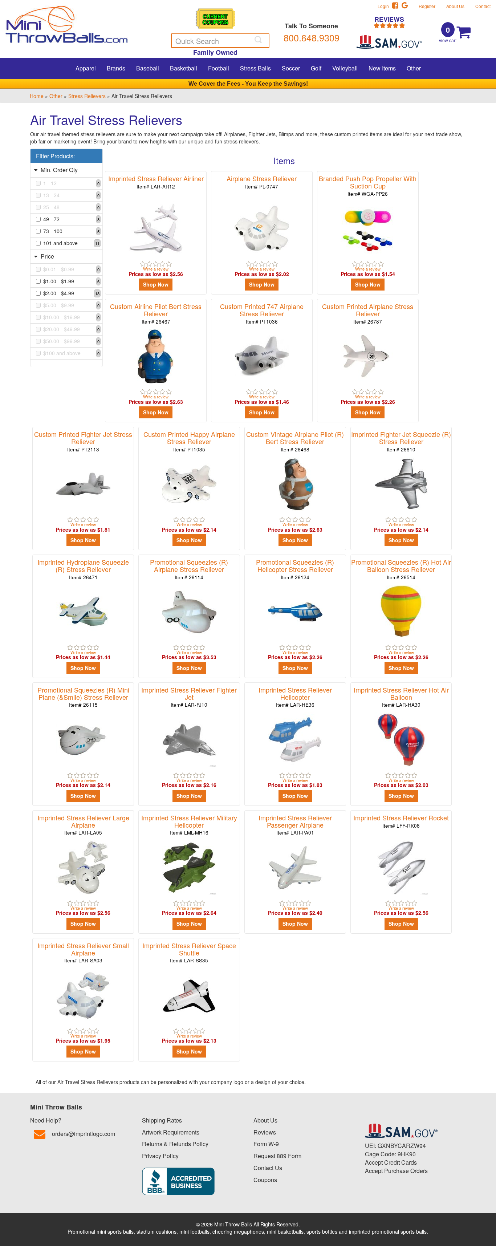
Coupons (265, 1180)
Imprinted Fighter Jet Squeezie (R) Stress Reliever (401, 441)
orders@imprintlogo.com (83, 1133)
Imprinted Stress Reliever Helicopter (295, 697)
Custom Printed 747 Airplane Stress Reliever (262, 313)
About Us (455, 6)
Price (46, 256)
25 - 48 (71, 207)
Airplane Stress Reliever (262, 182)
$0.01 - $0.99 (71, 269)
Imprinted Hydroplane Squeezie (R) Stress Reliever (83, 569)
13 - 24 (71, 195)
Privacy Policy (160, 1156)
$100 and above (71, 353)
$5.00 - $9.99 (71, 305)
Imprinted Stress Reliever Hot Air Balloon (401, 697)
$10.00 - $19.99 (71, 317)
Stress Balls (255, 68)
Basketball (183, 68)
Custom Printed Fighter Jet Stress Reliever (83, 441)
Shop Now (155, 284)
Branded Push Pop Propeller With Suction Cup (367, 185)
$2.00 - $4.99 (71, 293)
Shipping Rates (162, 1120)
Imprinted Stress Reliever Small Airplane (83, 952)
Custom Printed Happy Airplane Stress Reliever (189, 441)
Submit (259, 39)
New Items (382, 68)
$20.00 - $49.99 (71, 329)
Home (37, 96)
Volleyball (345, 68)
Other (414, 68)
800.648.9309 (312, 37)
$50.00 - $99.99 (71, 341)
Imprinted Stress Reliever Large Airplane (83, 824)
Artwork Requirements (170, 1132)
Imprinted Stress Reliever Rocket (401, 821)
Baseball (147, 68)
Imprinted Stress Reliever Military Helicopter (189, 824)
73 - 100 (71, 231)
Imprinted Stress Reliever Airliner (156, 182)
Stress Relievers (87, 96)
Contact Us (267, 1168)
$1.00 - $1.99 (71, 281)
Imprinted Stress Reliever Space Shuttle (189, 952)
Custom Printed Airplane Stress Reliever (367, 313)
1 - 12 (71, 183)
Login (385, 6)
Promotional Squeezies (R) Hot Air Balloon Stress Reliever (401, 569)
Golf (316, 68)
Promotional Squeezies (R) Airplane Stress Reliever (189, 569)
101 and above (71, 243)
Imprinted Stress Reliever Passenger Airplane (295, 824)
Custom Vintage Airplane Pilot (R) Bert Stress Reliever (295, 441)
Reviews (264, 1132)
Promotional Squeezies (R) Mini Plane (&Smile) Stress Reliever (83, 697)
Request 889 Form (277, 1156)
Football (218, 68)
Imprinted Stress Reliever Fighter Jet (189, 697)
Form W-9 (266, 1144)
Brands (116, 68)
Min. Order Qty (58, 170)
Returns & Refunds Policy (175, 1144)
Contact (483, 6)
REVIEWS (389, 20)
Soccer (291, 68)
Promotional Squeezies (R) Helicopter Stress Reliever (295, 569)
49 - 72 (71, 219)
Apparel (86, 68)
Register (427, 6)
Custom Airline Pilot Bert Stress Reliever (156, 313)
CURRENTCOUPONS (215, 19)
